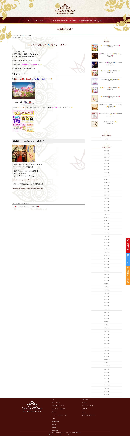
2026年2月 (106, 169)
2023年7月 (106, 264)
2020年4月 (106, 385)
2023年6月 (106, 268)
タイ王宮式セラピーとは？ (58, 405)
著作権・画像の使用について (88, 415)
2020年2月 (106, 391)
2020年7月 (106, 375)
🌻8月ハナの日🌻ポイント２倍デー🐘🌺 (110, 45)
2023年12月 (107, 249)
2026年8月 (106, 150)
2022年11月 (107, 287)
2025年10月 (107, 182)
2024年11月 (107, 217)
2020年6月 (106, 378)
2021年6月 (106, 340)
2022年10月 (107, 290)
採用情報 (54, 427)
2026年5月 (106, 160)
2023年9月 (106, 258)
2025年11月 (107, 179)
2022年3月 (106, 312)
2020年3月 (106, 388)
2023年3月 (106, 277)
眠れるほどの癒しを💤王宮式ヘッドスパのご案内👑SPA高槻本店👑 (110, 105)
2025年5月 (106, 198)
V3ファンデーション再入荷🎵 (22, 203)
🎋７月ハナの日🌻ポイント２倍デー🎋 (110, 71)
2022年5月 (106, 306)
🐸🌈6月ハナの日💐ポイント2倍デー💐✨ (110, 88)
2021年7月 (106, 337)
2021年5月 (106, 344)
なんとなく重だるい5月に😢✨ (110, 122)
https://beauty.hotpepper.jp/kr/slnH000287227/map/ (27, 188)
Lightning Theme (64, 434)
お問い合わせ (85, 399)
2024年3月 (106, 239)
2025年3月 (106, 204)
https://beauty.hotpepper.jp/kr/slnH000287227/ (26, 180)
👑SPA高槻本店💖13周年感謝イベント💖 (110, 96)
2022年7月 (106, 299)
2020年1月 (106, 394)
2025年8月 (106, 188)
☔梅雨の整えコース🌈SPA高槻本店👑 (110, 79)
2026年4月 (106, 163)
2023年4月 (106, 274)
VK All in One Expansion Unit (75, 434)
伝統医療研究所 (55, 421)
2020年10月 (107, 366)
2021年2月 (106, 353)
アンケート (84, 402)
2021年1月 (106, 356)
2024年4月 (106, 236)
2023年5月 (106, 271)
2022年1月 (106, 318)
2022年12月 (107, 283)
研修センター (55, 430)
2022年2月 (106, 315)
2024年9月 (106, 223)
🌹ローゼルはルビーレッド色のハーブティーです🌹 (27, 207)
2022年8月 (106, 296)
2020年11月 (107, 363)
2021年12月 (107, 321)
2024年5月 (106, 233)
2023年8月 (106, 261)
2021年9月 (106, 331)
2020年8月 (106, 372)
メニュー (54, 418)
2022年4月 (106, 309)
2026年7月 (106, 154)
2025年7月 (106, 192)
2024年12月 (107, 214)
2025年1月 (106, 211)
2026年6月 (106, 157)
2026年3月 (106, 166)
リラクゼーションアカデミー (88, 405)
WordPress (56, 434)
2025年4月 (106, 201)
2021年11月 (107, 325)
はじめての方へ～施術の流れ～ (59, 409)
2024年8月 (106, 226)
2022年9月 (106, 293)
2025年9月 (106, 185)
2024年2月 (106, 242)
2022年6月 (106, 302)
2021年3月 (106, 350)
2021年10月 (107, 328)
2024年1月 (106, 245)
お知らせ (84, 412)
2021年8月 (106, 334)
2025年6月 (106, 195)
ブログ (106, 139)
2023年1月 (106, 280)
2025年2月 (106, 207)
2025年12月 (107, 176)
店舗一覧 (54, 424)
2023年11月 (107, 252)
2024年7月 (106, 230)
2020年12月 (107, 359)
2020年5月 (106, 382)
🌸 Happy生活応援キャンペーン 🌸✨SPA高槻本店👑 (110, 114)
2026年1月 (106, 173)
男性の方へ (54, 412)
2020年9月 (106, 369)
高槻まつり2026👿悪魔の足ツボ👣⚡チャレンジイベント (110, 63)
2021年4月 (106, 347)
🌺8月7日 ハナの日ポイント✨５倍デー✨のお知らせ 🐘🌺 (110, 54)
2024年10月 (107, 220)
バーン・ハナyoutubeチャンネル (59, 415)
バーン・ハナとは (56, 402)
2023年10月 (107, 255)
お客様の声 (84, 409)
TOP (53, 399)
